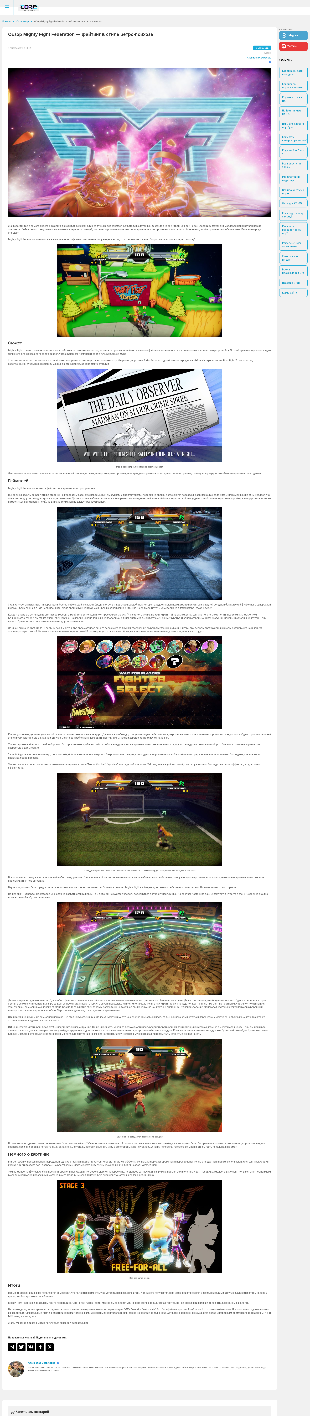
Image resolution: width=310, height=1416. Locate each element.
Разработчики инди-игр (291, 178)
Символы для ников (290, 258)
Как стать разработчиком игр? (291, 230)
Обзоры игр (262, 48)
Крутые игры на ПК (292, 99)
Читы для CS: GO (292, 203)
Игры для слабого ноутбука (293, 125)
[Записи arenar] (16, 1369)
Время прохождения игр (293, 271)
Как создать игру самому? (292, 215)
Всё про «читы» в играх (293, 192)
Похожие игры (291, 282)
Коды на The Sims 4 (293, 152)
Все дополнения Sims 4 (292, 165)
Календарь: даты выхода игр (292, 72)
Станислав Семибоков (259, 57)
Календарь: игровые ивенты (292, 86)
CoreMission (28, 7)
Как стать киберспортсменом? (294, 139)
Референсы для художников (292, 245)
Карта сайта (289, 292)
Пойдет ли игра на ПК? (291, 112)
